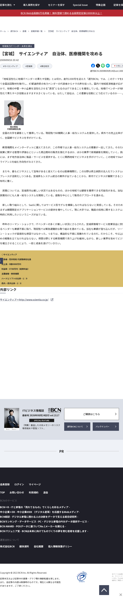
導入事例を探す (31, 5)
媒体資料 (24, 546)
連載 (24, 31)
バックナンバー (102, 426)
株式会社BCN (7, 546)
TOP (2, 492)
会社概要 (38, 546)
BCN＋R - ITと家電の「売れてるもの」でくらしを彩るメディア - (35, 507)
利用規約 (33, 492)
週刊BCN (14, 31)
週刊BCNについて (75, 426)
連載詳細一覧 (37, 31)
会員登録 (5, 484)
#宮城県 (29, 66)
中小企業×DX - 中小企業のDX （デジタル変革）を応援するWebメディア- (40, 512)
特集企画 (100, 5)
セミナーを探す (56, 5)
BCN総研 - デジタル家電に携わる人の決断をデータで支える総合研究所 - (39, 516)
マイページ (35, 484)
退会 (45, 492)
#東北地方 (44, 66)
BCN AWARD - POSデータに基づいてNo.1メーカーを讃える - (33, 526)
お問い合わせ (17, 492)
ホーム (3, 31)
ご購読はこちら (91, 414)
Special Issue (80, 5)
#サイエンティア (10, 66)
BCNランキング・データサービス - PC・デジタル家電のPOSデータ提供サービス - (44, 521)
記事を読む (6, 5)
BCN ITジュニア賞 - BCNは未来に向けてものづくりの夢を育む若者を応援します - (44, 531)
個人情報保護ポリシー (60, 546)
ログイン (19, 484)
